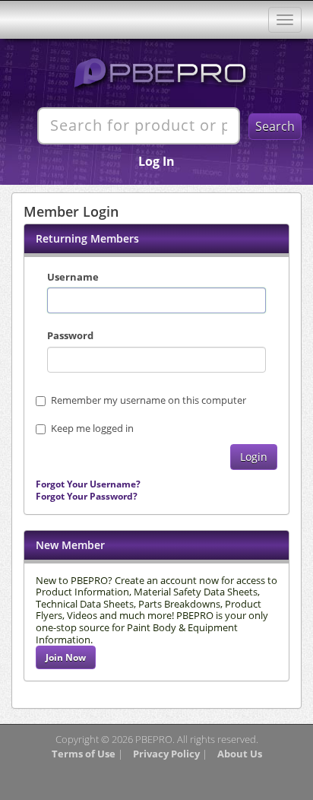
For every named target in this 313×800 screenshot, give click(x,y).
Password (70, 335)
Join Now (66, 657)
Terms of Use (83, 753)
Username (73, 277)
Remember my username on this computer (148, 400)
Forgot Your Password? (87, 496)
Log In (156, 161)
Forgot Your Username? (88, 484)
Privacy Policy (166, 753)
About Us (239, 753)
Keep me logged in (92, 428)
